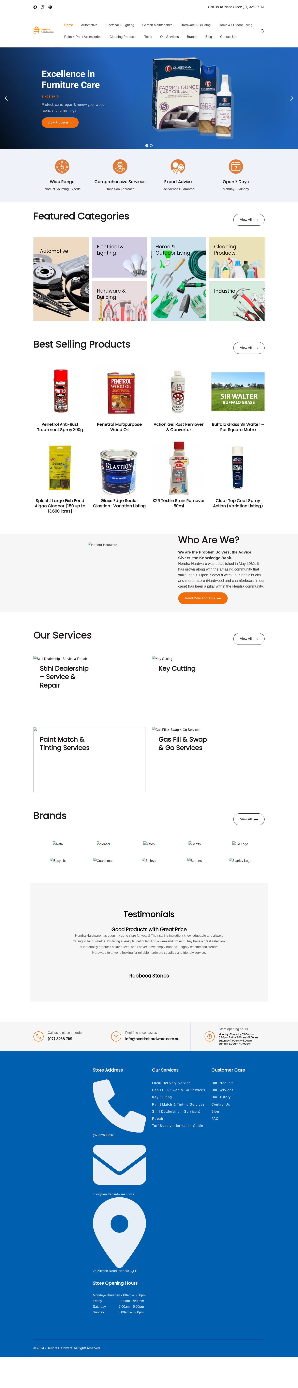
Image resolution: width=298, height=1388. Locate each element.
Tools (148, 37)
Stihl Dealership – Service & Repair (64, 677)
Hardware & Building (196, 25)
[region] (149, 98)
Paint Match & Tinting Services (65, 743)
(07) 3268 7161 (254, 7)
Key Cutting (177, 668)
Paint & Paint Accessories (82, 37)
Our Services (169, 37)
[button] (6, 98)
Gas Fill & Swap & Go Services (183, 743)
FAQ (215, 1118)
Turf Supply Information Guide (177, 1125)
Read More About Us (200, 598)
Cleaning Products (122, 37)
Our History (221, 1097)
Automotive (89, 25)
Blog (208, 37)
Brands (192, 37)
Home (68, 25)
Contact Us (228, 37)
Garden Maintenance (157, 25)
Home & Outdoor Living (235, 25)
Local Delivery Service (171, 1083)
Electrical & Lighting (119, 25)
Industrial (225, 291)
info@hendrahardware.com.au (152, 1038)
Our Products (222, 1083)
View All (246, 219)
